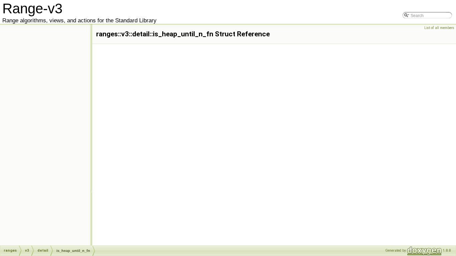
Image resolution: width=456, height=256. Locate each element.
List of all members (439, 28)
